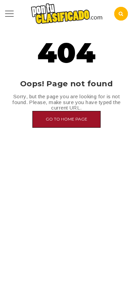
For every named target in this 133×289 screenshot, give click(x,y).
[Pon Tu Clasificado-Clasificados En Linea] (66, 13)
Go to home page (66, 119)
